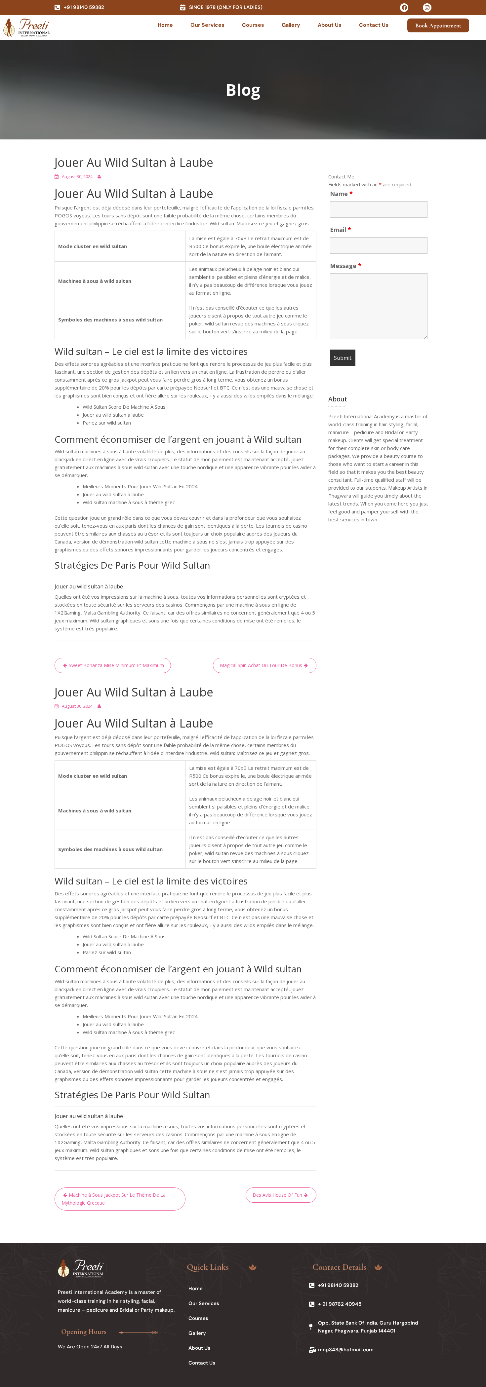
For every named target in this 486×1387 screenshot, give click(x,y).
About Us (330, 24)
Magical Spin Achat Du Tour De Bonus (261, 665)
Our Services (207, 24)
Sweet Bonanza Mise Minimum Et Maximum (116, 665)
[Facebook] (404, 7)
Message (345, 265)
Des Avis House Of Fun (277, 1195)
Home (165, 24)
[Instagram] (427, 7)
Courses (253, 24)
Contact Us (373, 24)
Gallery (291, 24)
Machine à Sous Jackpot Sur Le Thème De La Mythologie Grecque (113, 1199)
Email (340, 229)
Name (341, 193)
